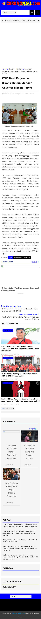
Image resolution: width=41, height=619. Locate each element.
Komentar (10, 408)
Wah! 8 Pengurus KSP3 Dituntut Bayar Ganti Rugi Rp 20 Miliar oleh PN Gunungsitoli (20, 557)
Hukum (19, 69)
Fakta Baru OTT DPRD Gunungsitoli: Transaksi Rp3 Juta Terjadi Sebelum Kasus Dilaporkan (20, 348)
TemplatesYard (18, 613)
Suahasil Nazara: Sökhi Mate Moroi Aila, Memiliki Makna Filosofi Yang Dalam (19, 533)
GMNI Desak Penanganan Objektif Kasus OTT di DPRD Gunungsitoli (19, 375)
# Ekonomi (18, 257)
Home (4, 69)
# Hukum (27, 257)
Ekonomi (12, 69)
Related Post (9, 323)
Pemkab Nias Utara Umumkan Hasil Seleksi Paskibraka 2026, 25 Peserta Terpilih (20, 548)
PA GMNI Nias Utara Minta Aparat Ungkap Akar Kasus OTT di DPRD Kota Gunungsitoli (20, 400)
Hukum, (31, 93)
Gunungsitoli (8, 330)
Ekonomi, (25, 93)
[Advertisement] (20, 46)
